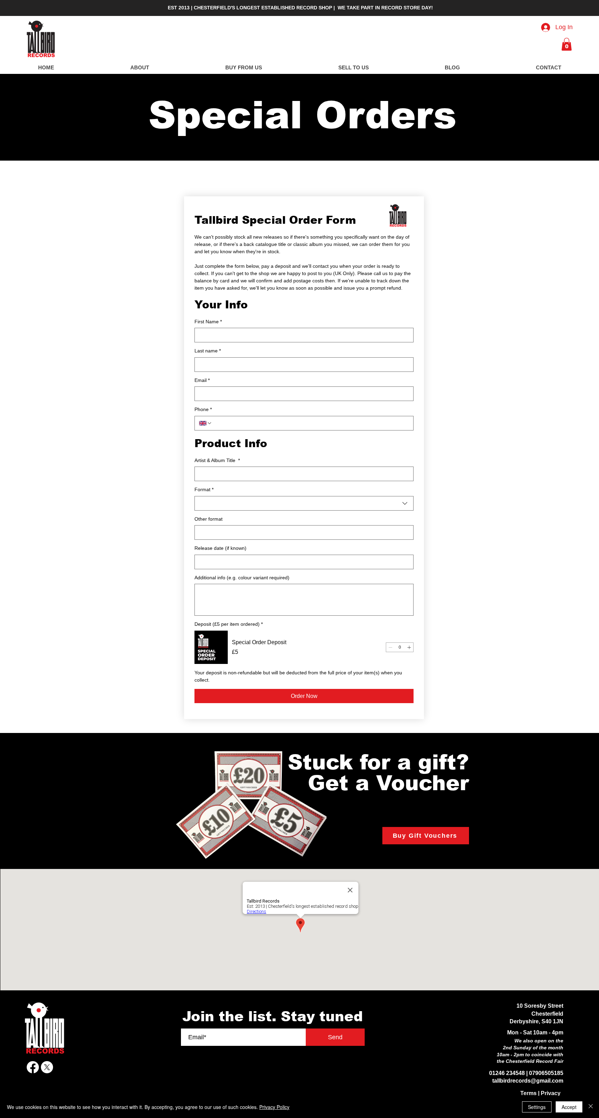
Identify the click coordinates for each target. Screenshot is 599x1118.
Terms (528, 1093)
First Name (208, 321)
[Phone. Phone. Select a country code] (205, 423)
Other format (208, 519)
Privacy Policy (274, 1106)
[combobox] (304, 503)
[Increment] (409, 647)
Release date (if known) (220, 548)
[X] (47, 1067)
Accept (569, 1106)
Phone (203, 409)
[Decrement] (390, 647)
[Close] (591, 1106)
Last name (207, 350)
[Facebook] (33, 1067)
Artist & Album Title (217, 460)
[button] (566, 44)
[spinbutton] (399, 647)
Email (202, 380)
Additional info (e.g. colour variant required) (241, 577)
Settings (537, 1106)
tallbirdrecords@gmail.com (527, 1081)
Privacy (551, 1093)
